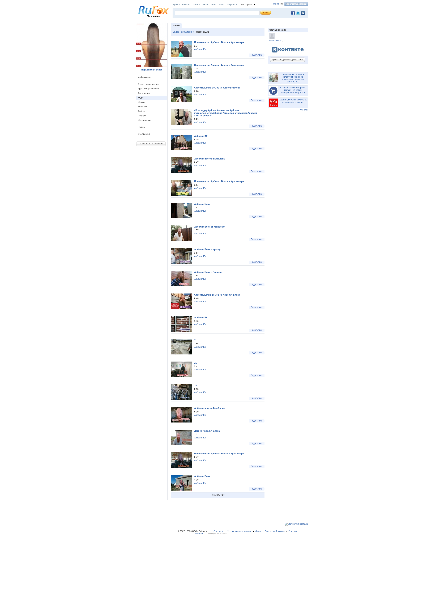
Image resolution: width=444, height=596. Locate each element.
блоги (221, 4)
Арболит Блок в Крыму (207, 249)
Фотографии (144, 93)
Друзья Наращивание (148, 88)
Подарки (142, 115)
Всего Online (275, 40)
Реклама (292, 531)
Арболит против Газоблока (209, 158)
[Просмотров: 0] (181, 56)
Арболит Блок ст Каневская (209, 226)
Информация (144, 77)
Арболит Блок (202, 204)
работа (196, 4)
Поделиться (257, 55)
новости (186, 4)
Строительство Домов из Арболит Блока (217, 87)
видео (205, 4)
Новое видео (202, 32)
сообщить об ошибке (217, 534)
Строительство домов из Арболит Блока (217, 294)
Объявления (144, 134)
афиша (176, 4)
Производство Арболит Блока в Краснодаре (219, 42)
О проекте (219, 531)
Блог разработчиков (274, 531)
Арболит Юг (200, 49)
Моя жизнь (153, 16)
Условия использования (239, 531)
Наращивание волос (151, 70)
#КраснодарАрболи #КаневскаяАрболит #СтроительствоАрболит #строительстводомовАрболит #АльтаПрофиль (225, 113)
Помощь (199, 533)
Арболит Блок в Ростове (208, 272)
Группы (141, 127)
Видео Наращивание (183, 32)
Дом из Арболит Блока (207, 431)
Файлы (141, 111)
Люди (258, 531)
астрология (232, 4)
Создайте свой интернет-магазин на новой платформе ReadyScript (293, 90)
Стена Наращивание (148, 84)
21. (195, 363)
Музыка (141, 102)
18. (195, 385)
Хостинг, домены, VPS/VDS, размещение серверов (292, 101)
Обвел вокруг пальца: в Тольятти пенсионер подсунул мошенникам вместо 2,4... (293, 78)
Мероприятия (145, 120)
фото (213, 4)
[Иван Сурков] (272, 36)
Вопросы (142, 106)
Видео (141, 97)
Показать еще (218, 495)
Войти (276, 4)
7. (195, 340)
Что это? (304, 110)
